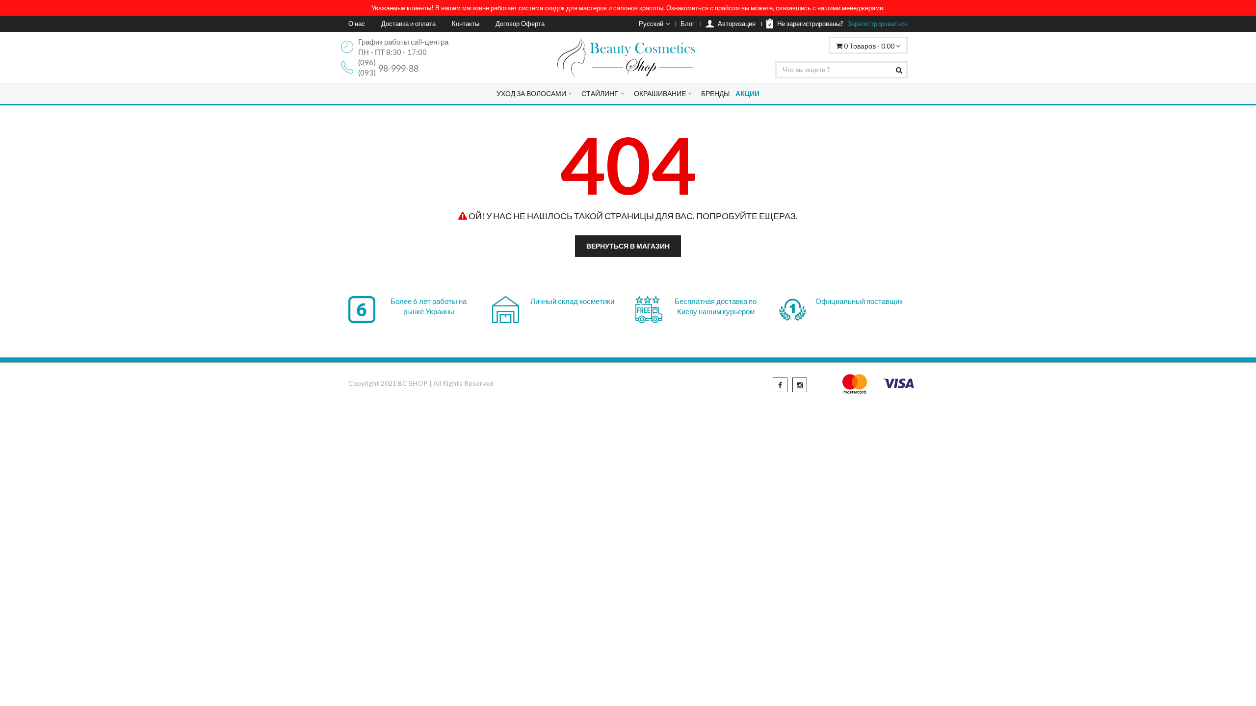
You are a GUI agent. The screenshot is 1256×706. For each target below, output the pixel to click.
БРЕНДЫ (715, 93)
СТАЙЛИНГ (599, 93)
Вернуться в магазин (628, 246)
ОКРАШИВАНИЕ (660, 93)
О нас (356, 23)
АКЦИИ (747, 93)
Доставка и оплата (408, 23)
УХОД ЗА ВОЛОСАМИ (531, 93)
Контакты (465, 23)
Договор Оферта (520, 23)
